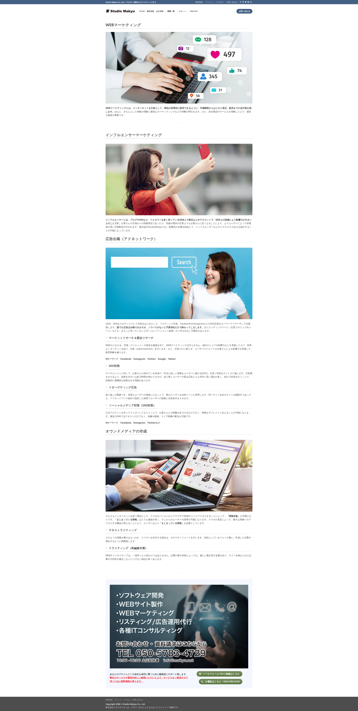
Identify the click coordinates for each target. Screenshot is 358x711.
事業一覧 (171, 11)
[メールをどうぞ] (248, 2)
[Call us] (251, 2)
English (194, 11)
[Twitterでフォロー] (246, 2)
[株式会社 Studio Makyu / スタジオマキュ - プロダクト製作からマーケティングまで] (120, 11)
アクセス (219, 2)
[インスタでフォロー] (243, 2)
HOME (142, 11)
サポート (182, 11)
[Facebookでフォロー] (240, 2)
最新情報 (199, 2)
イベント (209, 2)
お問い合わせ (232, 2)
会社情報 (159, 11)
